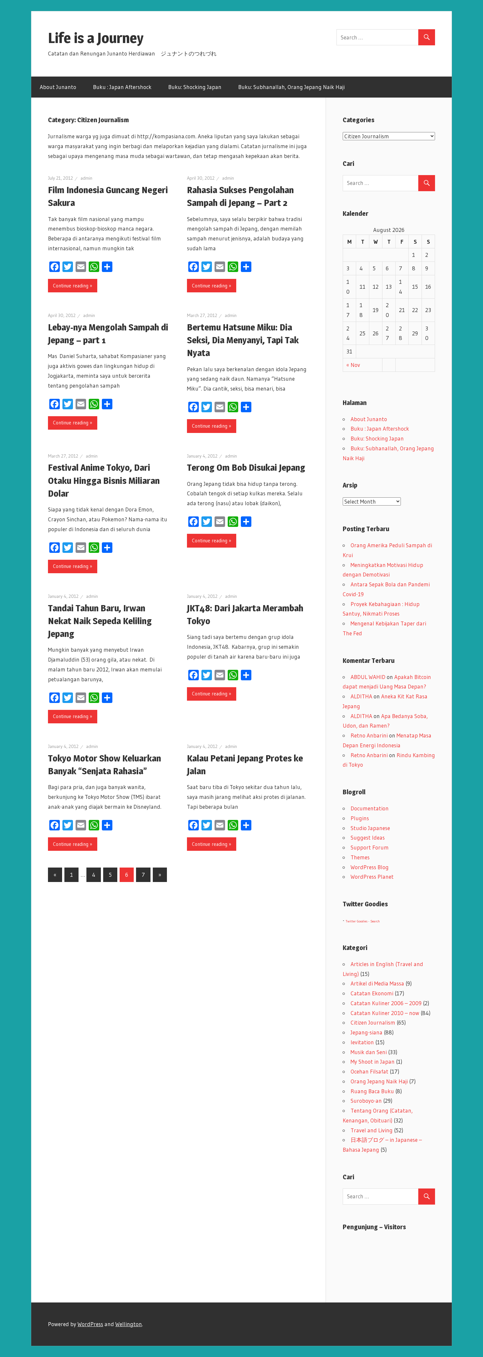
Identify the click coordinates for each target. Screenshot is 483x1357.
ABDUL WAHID (368, 676)
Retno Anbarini (369, 735)
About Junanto (58, 86)
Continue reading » (72, 286)
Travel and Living (372, 1130)
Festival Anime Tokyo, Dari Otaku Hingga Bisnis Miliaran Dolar (104, 480)
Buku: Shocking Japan (194, 86)
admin (86, 178)
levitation (362, 1042)
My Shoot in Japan (373, 1061)
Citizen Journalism (373, 1022)
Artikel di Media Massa (377, 983)
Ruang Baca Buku (372, 1091)
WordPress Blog (370, 867)
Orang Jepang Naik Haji (379, 1081)
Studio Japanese (370, 828)
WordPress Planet (372, 876)
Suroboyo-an (366, 1100)
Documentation (370, 808)
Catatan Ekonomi (372, 993)
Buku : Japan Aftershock (122, 86)
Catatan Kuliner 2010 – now (385, 1012)
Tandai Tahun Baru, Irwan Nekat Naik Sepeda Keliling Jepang (100, 620)
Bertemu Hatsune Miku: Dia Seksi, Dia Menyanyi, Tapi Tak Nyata (243, 340)
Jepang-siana (366, 1032)
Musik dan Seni (369, 1052)
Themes (360, 857)
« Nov (353, 364)
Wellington (128, 1324)
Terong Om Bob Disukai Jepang (246, 467)
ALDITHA (361, 696)
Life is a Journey (103, 38)
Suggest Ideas (368, 837)
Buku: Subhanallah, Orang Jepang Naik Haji (291, 86)
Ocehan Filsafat (369, 1071)
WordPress (90, 1324)
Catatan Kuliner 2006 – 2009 (386, 1003)
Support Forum (370, 847)
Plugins (360, 818)
